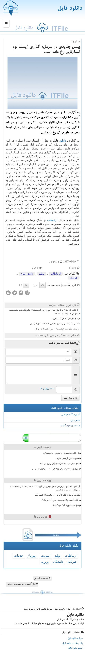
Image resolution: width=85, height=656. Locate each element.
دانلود (63, 140)
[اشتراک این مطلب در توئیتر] (14, 292)
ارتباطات (52, 219)
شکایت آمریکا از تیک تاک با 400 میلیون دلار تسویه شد (57, 495)
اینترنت (45, 555)
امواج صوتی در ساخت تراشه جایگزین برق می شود (60, 464)
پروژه (45, 561)
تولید (41, 273)
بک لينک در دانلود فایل (72, 643)
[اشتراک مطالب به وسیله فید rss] (8, 292)
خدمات (18, 555)
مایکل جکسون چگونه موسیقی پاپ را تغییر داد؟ (61, 500)
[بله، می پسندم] (42, 285)
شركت (71, 561)
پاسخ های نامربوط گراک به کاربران (65, 319)
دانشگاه (58, 561)
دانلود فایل (69, 8)
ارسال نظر (69, 397)
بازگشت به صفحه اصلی (21, 583)
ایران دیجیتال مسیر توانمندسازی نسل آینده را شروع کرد (56, 329)
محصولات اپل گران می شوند (68, 458)
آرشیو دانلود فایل (75, 648)
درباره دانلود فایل (75, 638)
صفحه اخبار (41, 578)
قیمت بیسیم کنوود (70, 425)
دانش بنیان (27, 273)
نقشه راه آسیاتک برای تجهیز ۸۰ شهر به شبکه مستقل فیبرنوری (54, 324)
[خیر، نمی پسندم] (26, 285)
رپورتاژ (32, 555)
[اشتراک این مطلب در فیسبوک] (21, 292)
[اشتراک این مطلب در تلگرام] (27, 292)
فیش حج (75, 419)
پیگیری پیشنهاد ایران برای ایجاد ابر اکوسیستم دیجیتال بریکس (55, 469)
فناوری (73, 277)
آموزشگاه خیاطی (70, 414)
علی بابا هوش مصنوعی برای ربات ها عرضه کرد (61, 453)
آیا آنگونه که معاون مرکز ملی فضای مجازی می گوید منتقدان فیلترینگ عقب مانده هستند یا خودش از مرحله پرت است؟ (44, 312)
